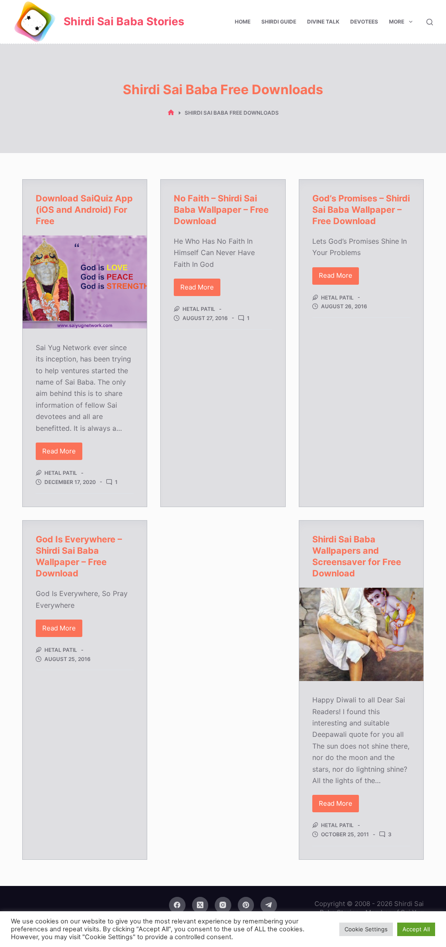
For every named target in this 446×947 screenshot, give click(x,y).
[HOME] (171, 112)
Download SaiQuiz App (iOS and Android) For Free (84, 209)
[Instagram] (223, 905)
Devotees (364, 21)
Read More (62, 453)
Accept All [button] (416, 929)
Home (242, 21)
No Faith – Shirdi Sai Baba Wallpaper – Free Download (221, 209)
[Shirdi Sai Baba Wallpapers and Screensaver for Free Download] (361, 634)
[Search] (429, 22)
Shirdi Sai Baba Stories (124, 21)
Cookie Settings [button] (366, 929)
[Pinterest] (246, 905)
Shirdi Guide (278, 21)
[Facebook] (177, 905)
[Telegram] (268, 905)
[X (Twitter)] (200, 905)
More (396, 21)
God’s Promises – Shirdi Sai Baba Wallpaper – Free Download (361, 209)
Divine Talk (323, 21)
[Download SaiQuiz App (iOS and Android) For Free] (85, 282)
